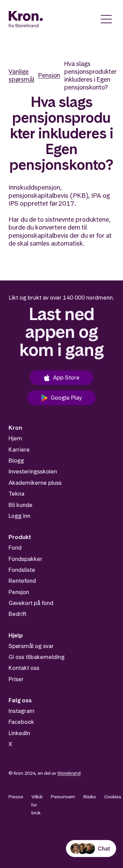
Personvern (63, 797)
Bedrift (17, 614)
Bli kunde (20, 505)
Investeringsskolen (33, 471)
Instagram (22, 711)
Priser (16, 679)
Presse (16, 797)
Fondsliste (22, 570)
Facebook (21, 722)
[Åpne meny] (106, 19)
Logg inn (19, 516)
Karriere (19, 449)
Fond (15, 547)
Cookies (112, 797)
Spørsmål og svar (31, 646)
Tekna (16, 493)
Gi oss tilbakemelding (37, 657)
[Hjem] (26, 19)
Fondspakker (25, 559)
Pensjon (49, 75)
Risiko (89, 797)
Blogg (16, 460)
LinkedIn (19, 733)
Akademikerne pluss (35, 482)
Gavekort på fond (31, 603)
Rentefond (22, 580)
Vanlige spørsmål (21, 75)
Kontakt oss (24, 668)
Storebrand (69, 773)
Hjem (15, 438)
